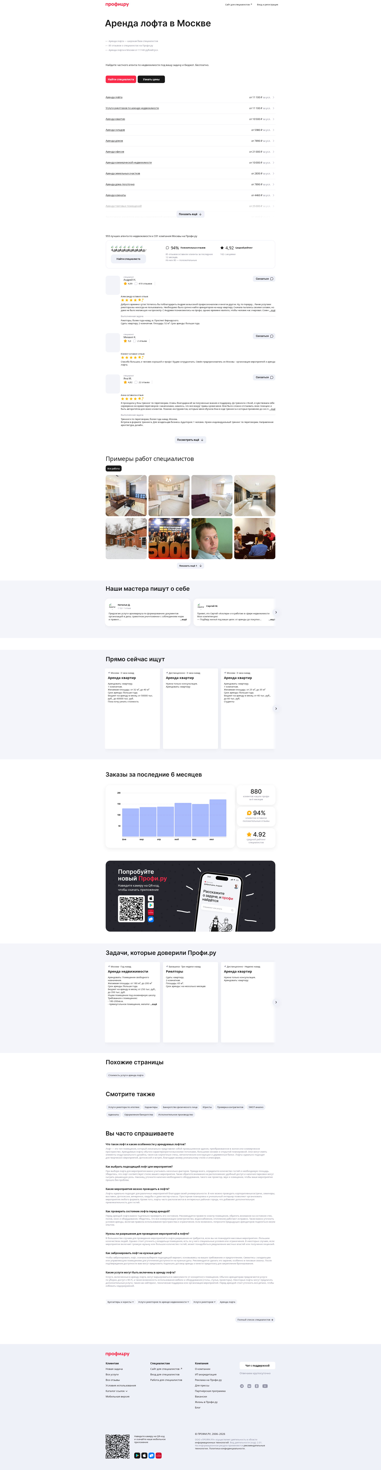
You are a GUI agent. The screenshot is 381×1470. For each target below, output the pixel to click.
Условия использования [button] (121, 1385)
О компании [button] (202, 1369)
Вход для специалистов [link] (164, 1374)
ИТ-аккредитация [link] (206, 1374)
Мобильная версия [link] (117, 1396)
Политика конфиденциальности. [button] (227, 1448)
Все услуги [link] (112, 1374)
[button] (264, 279)
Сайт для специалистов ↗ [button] (166, 1369)
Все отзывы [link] (113, 1380)
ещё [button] (184, 619)
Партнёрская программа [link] (210, 1391)
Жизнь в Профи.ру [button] (206, 1402)
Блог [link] (197, 1407)
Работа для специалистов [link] (166, 1380)
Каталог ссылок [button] (115, 1391)
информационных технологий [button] (212, 1442)
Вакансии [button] (201, 1396)
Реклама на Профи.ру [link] (208, 1380)
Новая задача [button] (114, 1369)
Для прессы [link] (202, 1385)
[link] (121, 79)
